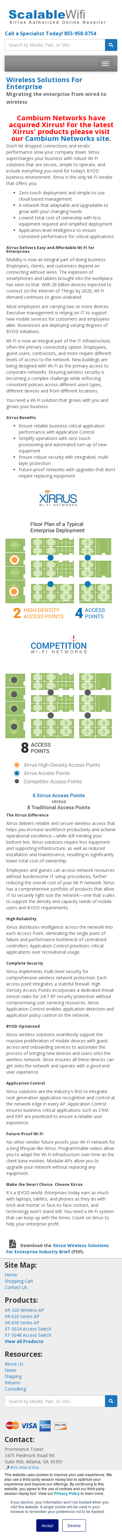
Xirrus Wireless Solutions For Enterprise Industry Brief (57, 1248)
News (10, 1370)
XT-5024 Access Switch (28, 1329)
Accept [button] (47, 1525)
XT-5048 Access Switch (28, 1335)
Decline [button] (74, 1525)
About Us (14, 1364)
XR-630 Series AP (22, 1323)
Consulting (15, 1389)
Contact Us (16, 1287)
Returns (12, 1383)
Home (11, 1275)
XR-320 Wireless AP (24, 1310)
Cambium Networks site (67, 138)
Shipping (13, 1376)
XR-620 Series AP (22, 1316)
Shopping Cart (19, 1281)
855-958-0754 (80, 33)
